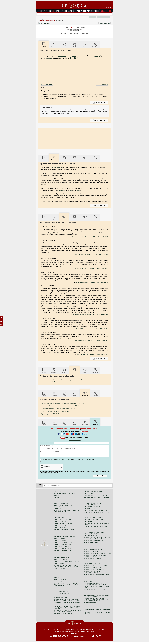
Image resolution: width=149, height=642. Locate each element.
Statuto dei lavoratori (60, 597)
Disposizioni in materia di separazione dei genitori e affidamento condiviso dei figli (66, 566)
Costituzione (84, 14)
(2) (77, 57)
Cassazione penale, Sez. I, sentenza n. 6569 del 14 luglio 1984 (92, 354)
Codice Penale (62, 14)
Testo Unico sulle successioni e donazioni (96, 574)
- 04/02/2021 (60, 406)
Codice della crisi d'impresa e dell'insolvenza (67, 561)
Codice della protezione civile (63, 559)
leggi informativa (89, 459)
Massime (64, 46)
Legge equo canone (89, 508)
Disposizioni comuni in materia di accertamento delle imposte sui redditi (95, 584)
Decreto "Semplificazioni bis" (62, 573)
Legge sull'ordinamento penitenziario (95, 530)
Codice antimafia (59, 555)
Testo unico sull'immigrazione (93, 549)
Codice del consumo (60, 527)
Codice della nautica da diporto (63, 548)
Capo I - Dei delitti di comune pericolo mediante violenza (97, 53)
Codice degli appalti (59, 563)
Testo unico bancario (90, 545)
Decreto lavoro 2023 (60, 571)
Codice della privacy (60, 525)
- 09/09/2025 (55, 411)
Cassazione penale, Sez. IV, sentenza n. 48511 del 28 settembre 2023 (90, 237)
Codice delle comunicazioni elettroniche (66, 542)
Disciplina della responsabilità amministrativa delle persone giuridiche (96, 516)
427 (70, 89)
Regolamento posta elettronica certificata (97, 607)
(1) (100, 55)
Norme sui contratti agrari (92, 501)
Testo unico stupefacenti (91, 551)
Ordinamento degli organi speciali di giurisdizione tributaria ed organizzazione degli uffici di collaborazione (96, 599)
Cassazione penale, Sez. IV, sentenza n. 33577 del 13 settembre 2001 (90, 314)
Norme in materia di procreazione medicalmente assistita (63, 590)
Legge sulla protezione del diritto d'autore (97, 495)
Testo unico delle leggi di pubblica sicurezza (97, 553)
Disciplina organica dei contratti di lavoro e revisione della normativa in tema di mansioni (67, 600)
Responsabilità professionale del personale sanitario (94, 504)
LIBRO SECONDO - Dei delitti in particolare (59, 53)
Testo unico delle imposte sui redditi (95, 577)
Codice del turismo (59, 538)
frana (74, 56)
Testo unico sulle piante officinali (94, 569)
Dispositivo (43, 160)
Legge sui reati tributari (91, 535)
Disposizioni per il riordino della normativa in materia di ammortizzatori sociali (67, 611)
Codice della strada (60, 521)
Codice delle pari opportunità (63, 544)
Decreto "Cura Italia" (60, 579)
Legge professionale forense (93, 491)
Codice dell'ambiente (60, 540)
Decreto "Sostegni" (59, 575)
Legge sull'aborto (59, 568)
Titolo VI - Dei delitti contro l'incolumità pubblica (77, 53)
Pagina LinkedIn (100, 635)
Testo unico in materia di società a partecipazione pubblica (94, 572)
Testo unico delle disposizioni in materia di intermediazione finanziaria (96, 562)
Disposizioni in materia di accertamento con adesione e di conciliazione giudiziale (96, 592)
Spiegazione (54, 46)
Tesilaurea (85, 46)
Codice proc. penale (73, 14)
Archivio (92, 631)
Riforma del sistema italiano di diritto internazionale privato (95, 533)
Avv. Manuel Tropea (79, 628)
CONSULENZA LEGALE (103, 17)
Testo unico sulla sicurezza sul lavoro (95, 565)
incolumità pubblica (56, 167)
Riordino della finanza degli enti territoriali (97, 605)
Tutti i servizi (106, 14)
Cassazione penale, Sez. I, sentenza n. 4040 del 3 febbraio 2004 (91, 282)
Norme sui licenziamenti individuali (64, 613)
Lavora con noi (74, 633)
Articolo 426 (60, 20)
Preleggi (56, 497)
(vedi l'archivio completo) (74, 440)
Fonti (45, 19)
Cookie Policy (82, 631)
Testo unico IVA (88, 581)
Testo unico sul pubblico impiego (93, 540)
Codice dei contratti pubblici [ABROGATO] (65, 534)
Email (41, 443)
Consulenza (95, 46)
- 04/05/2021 (59, 408)
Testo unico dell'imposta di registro (94, 579)
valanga (97, 56)
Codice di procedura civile (61, 503)
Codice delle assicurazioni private (64, 529)
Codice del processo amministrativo (64, 536)
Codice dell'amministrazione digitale (64, 553)
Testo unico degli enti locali (92, 543)
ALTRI (91, 14)
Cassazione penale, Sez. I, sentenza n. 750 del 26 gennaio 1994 (91, 328)
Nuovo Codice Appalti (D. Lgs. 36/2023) (64, 493)
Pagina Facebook (93, 635)
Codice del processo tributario (63, 523)
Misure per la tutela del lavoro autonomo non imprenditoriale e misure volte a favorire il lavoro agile (67, 607)
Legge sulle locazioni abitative (93, 506)
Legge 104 (56, 595)
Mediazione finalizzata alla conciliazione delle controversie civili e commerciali (96, 527)
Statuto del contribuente (91, 602)
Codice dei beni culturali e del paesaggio (66, 532)
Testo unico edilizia (90, 547)
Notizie (74, 46)
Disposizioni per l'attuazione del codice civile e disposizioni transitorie (67, 500)
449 (71, 58)
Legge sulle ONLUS (89, 521)
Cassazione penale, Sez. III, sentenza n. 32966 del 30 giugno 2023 (91, 254)
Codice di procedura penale (62, 514)
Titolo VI (86, 19)
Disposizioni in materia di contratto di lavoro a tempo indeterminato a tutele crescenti (67, 603)
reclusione (48, 58)
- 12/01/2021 (64, 403)
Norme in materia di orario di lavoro (64, 616)
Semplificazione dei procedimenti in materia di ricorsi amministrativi (96, 513)
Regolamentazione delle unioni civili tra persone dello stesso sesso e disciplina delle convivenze (66, 584)
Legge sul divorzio (59, 581)
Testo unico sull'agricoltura (92, 567)
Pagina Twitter (97, 635)
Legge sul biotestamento (61, 593)
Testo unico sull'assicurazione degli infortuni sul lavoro (95, 556)
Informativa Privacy (74, 631)
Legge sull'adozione (60, 588)
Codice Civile (41, 14)
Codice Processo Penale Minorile (63, 519)
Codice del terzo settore (61, 557)
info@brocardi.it (65, 631)
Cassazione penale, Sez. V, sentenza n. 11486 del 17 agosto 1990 (91, 340)
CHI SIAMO (93, 17)
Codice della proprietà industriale (64, 550)
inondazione (62, 56)
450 (74, 58)
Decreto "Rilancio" (59, 577)
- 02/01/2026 (50, 414)
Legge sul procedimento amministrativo (95, 510)
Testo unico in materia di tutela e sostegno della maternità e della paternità (97, 538)
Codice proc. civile (51, 14)
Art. (45, 23)
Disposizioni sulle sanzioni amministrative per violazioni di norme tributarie (96, 596)
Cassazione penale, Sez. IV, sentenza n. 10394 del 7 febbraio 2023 (90, 268)
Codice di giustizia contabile (62, 546)
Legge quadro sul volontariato (93, 519)
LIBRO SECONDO (65, 19)
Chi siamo (88, 631)
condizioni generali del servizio (63, 459)
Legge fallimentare (89, 493)
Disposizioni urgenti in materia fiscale (95, 589)
